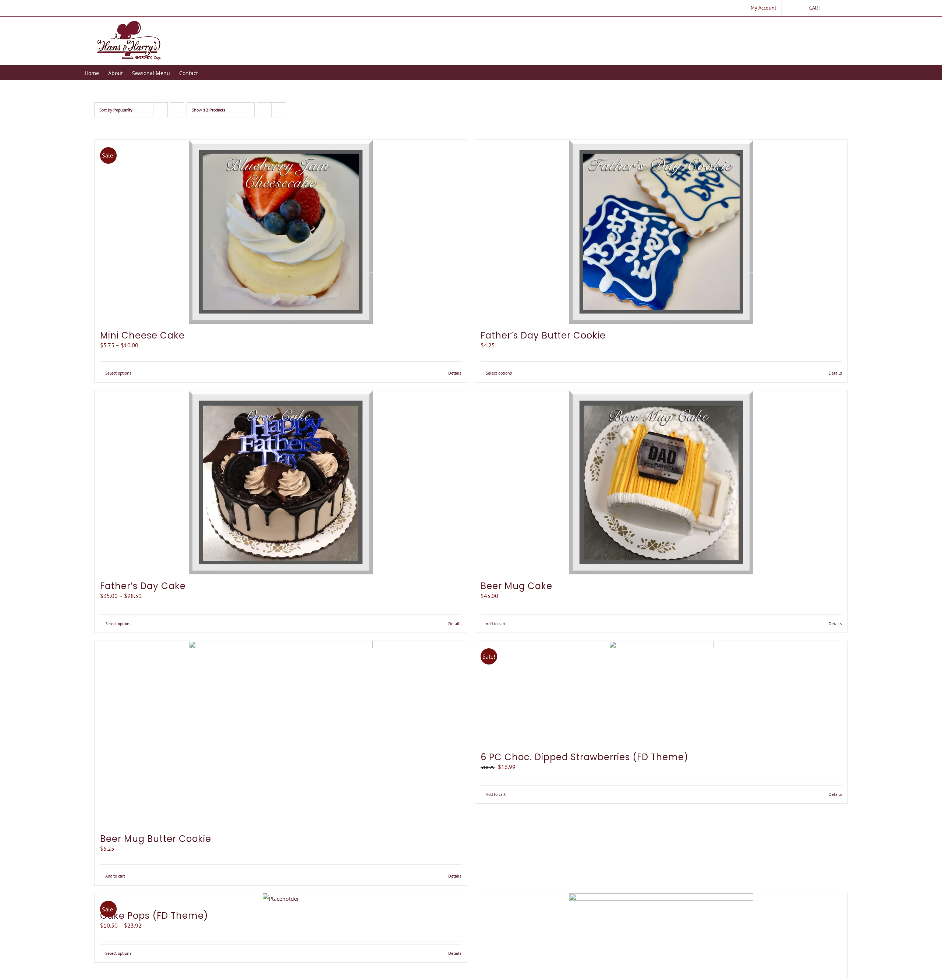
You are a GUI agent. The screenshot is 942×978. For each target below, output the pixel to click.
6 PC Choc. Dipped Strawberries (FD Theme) (584, 757)
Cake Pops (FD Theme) (154, 916)
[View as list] (279, 110)
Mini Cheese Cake (142, 335)
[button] (209, 72)
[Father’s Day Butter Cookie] (661, 232)
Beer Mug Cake (516, 586)
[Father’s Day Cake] (281, 482)
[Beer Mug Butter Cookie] (281, 734)
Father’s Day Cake (143, 586)
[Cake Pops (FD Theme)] (281, 898)
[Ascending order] (177, 109)
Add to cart (496, 623)
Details (454, 373)
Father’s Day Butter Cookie (543, 335)
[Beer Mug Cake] (661, 482)
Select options (118, 373)
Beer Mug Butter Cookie (155, 839)
